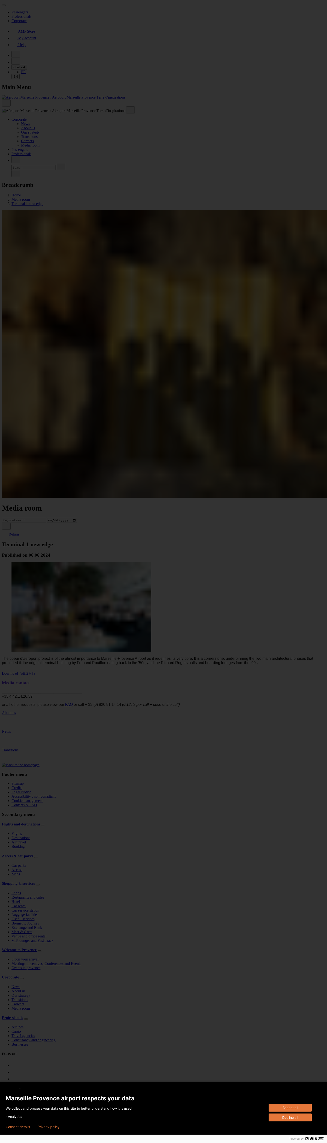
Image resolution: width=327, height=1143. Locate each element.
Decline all (290, 1117)
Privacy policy (49, 1127)
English (12, 1088)
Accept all (290, 1108)
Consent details (18, 1127)
